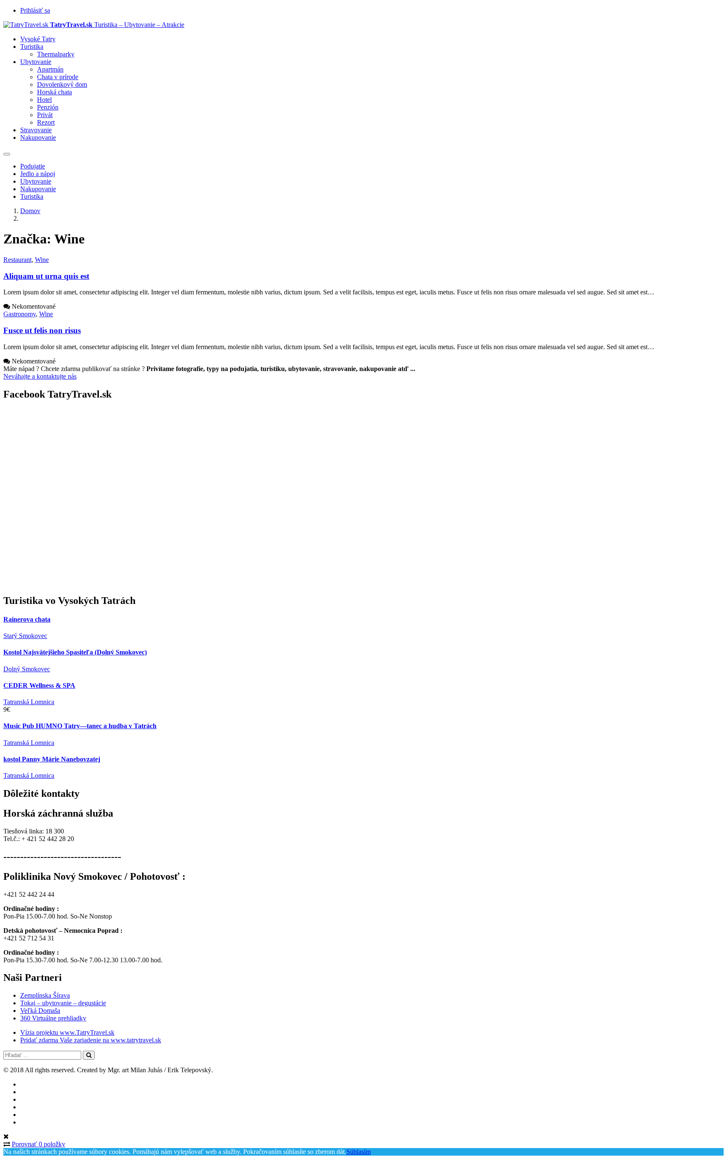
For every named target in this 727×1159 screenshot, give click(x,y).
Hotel (44, 99)
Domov (30, 210)
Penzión (47, 107)
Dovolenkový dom (62, 84)
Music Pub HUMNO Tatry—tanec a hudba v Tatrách (80, 725)
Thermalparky (55, 54)
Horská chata (54, 92)
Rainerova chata (26, 619)
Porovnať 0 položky (38, 1144)
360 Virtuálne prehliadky (53, 1018)
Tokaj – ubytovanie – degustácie (63, 1003)
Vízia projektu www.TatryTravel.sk (67, 1032)
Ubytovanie (35, 61)
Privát (45, 114)
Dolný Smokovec (26, 669)
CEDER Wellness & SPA (39, 685)
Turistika (31, 46)
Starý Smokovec (25, 635)
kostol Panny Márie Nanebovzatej (51, 759)
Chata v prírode (57, 76)
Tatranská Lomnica (28, 701)
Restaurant (17, 259)
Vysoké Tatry (38, 39)
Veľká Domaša (40, 1010)
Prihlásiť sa (35, 10)
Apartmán (50, 69)
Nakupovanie (38, 137)
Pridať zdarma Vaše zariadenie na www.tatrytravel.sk (90, 1040)
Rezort (46, 122)
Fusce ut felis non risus (42, 330)
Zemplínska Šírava (45, 995)
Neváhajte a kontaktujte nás (40, 376)
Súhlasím (358, 1151)
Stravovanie (36, 130)
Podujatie (32, 166)
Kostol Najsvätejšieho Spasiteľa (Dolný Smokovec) (75, 652)
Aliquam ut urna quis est (46, 276)
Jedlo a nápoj (37, 173)
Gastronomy (19, 314)
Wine (42, 259)
